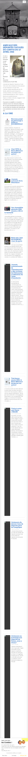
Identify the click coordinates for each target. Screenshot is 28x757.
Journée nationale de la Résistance (17, 180)
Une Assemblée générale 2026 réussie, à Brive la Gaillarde (13, 210)
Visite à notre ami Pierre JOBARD (16, 410)
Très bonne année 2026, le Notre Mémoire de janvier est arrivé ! (17, 381)
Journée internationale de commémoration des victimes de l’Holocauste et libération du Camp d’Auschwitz (17, 271)
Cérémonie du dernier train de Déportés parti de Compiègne (17, 524)
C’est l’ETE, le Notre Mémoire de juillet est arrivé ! (17, 151)
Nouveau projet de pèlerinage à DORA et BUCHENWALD (17, 121)
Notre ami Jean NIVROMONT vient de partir (17, 239)
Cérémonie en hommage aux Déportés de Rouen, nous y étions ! (16, 639)
